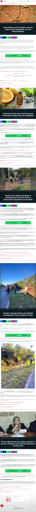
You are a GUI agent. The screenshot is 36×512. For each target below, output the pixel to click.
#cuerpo (5, 80)
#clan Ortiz (17, 254)
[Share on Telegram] (10, 38)
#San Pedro (10, 80)
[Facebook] (29, 506)
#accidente (5, 404)
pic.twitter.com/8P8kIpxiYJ (28, 75)
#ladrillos (11, 404)
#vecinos (32, 254)
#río (17, 80)
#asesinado (14, 80)
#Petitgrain (5, 160)
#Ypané (20, 80)
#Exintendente (6, 254)
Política (18, 193)
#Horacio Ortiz (13, 254)
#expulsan (28, 254)
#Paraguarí (14, 404)
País (18, 25)
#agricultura (9, 160)
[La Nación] (4, 1)
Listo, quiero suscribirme (26, 500)
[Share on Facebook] (1, 38)
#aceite (15, 160)
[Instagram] (33, 506)
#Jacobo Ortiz (21, 254)
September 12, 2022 (21, 76)
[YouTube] (34, 506)
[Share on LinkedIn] (15, 38)
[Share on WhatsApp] (7, 38)
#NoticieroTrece (21, 75)
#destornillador (23, 80)
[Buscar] (34, 1)
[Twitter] (31, 506)
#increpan (25, 254)
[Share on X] (4, 38)
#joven (8, 80)
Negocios (18, 111)
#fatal (8, 404)
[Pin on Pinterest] (13, 38)
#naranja (12, 160)
